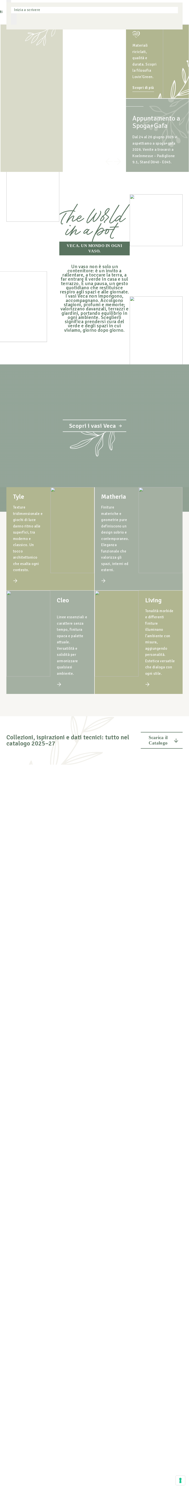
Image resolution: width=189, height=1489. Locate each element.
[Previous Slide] (109, 162)
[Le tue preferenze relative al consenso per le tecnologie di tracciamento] (180, 1480)
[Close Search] (13, 19)
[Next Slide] (117, 162)
